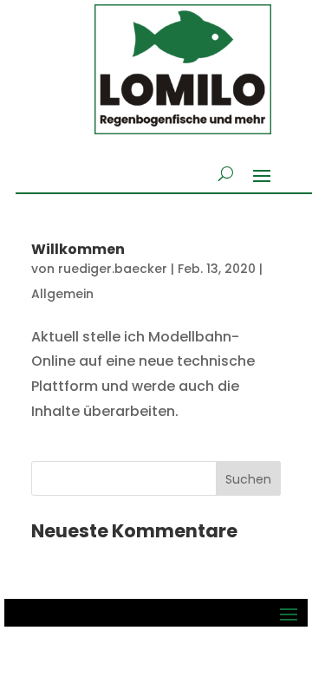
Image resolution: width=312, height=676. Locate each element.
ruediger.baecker (112, 268)
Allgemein (62, 293)
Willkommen (78, 249)
